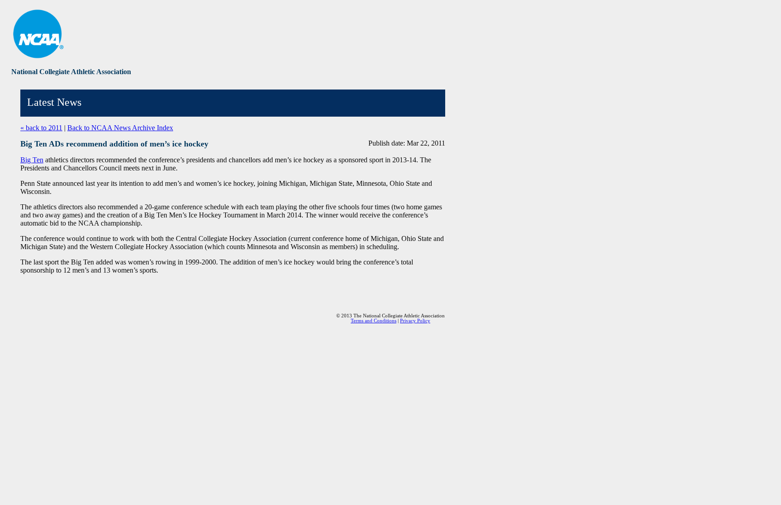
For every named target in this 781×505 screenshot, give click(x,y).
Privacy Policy (415, 320)
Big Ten (31, 160)
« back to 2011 (41, 128)
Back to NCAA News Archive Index (120, 128)
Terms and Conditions (373, 320)
